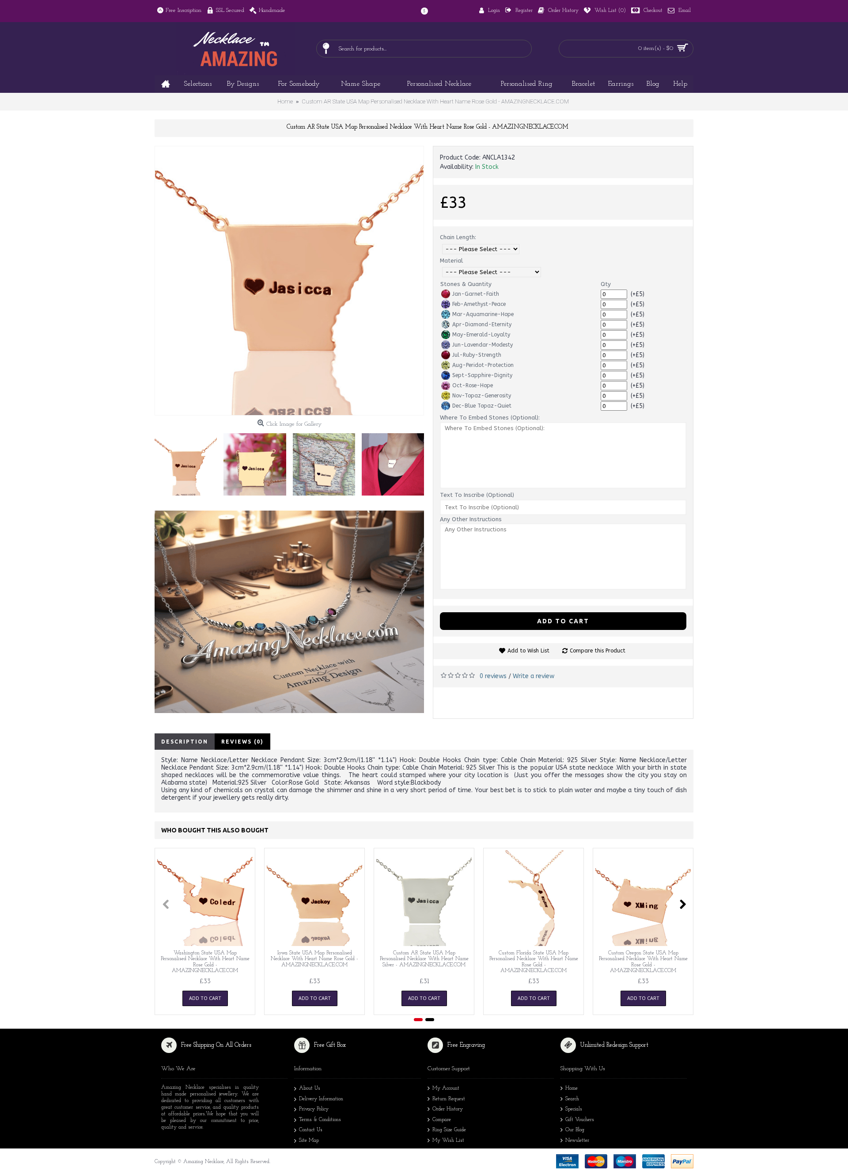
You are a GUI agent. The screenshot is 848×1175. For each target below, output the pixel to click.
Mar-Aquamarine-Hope (483, 314)
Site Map (309, 1140)
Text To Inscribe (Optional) (477, 495)
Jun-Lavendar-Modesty (482, 345)
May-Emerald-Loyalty (481, 335)
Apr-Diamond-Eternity (481, 324)
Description (184, 741)
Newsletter (577, 1140)
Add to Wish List (528, 651)
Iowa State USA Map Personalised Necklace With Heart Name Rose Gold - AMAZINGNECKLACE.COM (314, 958)
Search (572, 1099)
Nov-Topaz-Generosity (481, 396)
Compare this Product (597, 651)
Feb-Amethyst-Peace (479, 304)
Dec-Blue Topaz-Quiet (481, 406)
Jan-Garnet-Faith (475, 294)
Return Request (448, 1099)
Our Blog (574, 1130)
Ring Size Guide (449, 1130)
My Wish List (448, 1140)
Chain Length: (458, 237)
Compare (441, 1119)
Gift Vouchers (579, 1119)
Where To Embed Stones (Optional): (490, 417)
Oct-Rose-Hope (472, 385)
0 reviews (493, 676)
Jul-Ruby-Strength (476, 355)
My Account (445, 1088)
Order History (447, 1109)
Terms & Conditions (320, 1119)
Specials (573, 1109)
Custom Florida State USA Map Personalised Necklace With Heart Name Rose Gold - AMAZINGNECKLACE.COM (533, 961)
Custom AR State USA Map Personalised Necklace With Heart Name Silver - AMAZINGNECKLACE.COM (424, 958)
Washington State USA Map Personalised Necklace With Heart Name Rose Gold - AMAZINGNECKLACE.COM (205, 961)
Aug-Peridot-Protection (483, 365)
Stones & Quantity (466, 284)
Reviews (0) (242, 741)
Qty (606, 284)
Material (451, 260)
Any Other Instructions (471, 519)
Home (571, 1088)
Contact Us (310, 1130)
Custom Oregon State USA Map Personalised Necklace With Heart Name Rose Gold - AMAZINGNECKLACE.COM (643, 961)
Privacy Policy (314, 1109)
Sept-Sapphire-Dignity (482, 375)
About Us (309, 1088)
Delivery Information (321, 1099)
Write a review (533, 676)
